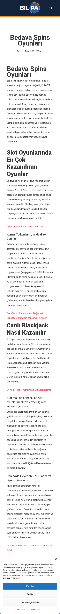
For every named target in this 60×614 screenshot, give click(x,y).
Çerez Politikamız (22, 609)
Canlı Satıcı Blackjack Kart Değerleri (25, 313)
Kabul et (30, 586)
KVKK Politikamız (38, 609)
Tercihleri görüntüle (30, 602)
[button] (55, 559)
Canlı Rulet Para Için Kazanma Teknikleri (27, 318)
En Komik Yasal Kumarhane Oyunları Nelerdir (29, 389)
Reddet (30, 594)
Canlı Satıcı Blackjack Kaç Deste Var (25, 226)
